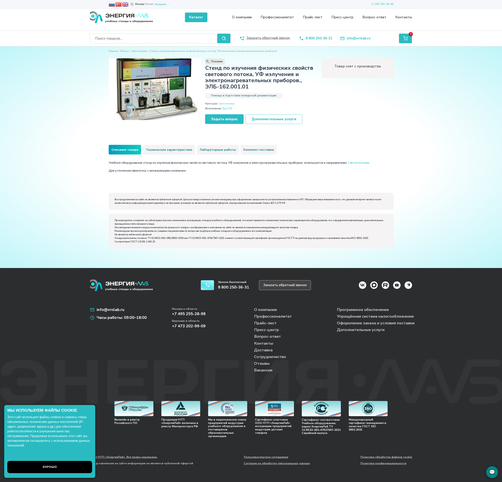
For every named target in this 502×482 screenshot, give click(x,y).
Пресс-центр (342, 17)
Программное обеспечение (363, 309)
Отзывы (262, 363)
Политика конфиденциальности (383, 463)
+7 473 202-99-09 (189, 326)
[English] (125, 4)
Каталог (124, 51)
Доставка (263, 350)
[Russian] (112, 4)
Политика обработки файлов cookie (386, 457)
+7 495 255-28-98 (382, 4)
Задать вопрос (224, 119)
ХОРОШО (50, 467)
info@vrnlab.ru (358, 38)
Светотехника (139, 51)
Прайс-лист (313, 17)
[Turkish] (118, 4)
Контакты (403, 17)
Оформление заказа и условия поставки (376, 323)
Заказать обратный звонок (285, 285)
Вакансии (263, 370)
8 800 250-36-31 (319, 38)
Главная (113, 51)
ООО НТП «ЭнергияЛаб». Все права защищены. (124, 457)
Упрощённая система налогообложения (375, 316)
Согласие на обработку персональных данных (277, 463)
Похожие (215, 61)
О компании (242, 17)
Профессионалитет (277, 17)
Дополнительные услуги (274, 119)
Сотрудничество (270, 356)
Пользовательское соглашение (266, 457)
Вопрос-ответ (374, 17)
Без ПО (227, 108)
